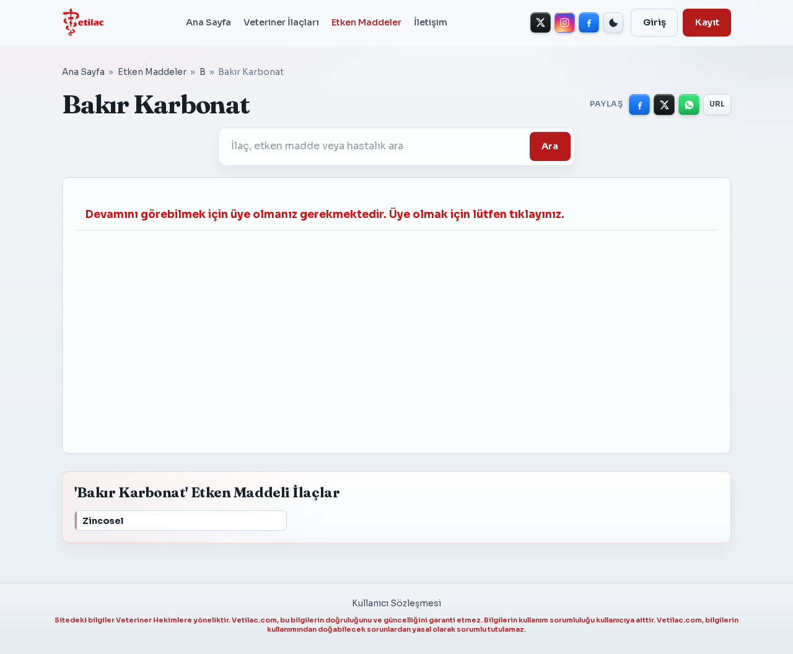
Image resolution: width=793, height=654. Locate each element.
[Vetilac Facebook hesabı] (589, 22)
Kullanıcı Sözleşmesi (396, 603)
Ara (549, 146)
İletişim (430, 22)
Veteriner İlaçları (281, 22)
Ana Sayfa (208, 22)
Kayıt (707, 22)
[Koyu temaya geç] (613, 22)
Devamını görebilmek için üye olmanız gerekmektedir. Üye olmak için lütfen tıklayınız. (324, 214)
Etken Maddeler (366, 22)
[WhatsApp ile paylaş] (688, 104)
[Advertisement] (396, 335)
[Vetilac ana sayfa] (82, 22)
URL (717, 104)
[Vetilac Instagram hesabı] (564, 22)
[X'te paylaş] (664, 104)
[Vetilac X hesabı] (540, 22)
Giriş (654, 22)
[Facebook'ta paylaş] (639, 104)
